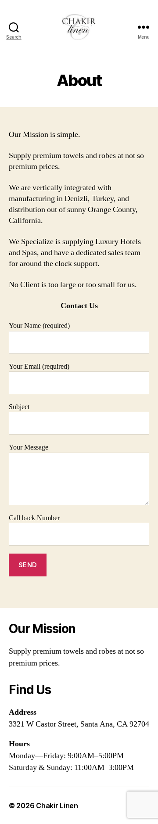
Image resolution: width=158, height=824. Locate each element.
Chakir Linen (57, 805)
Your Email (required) (39, 366)
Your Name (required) (39, 325)
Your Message (28, 447)
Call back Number (34, 518)
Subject (19, 407)
